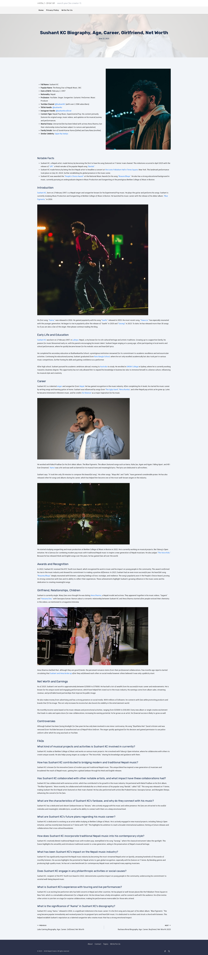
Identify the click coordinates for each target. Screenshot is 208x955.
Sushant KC (41, 193)
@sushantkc (57, 107)
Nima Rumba (124, 390)
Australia (103, 367)
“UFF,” (51, 166)
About (90, 944)
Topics (105, 944)
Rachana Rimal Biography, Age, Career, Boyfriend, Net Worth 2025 (144, 927)
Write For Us (67, 10)
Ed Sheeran (86, 393)
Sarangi (122, 324)
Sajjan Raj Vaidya (61, 134)
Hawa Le (144, 320)
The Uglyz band (112, 390)
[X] (169, 951)
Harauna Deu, (46, 599)
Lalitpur (75, 340)
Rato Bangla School (102, 357)
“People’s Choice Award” (74, 176)
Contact (98, 944)
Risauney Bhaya (44, 576)
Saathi (104, 320)
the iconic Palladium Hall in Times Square (121, 170)
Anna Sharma (96, 595)
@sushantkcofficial (63, 111)
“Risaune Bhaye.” (124, 176)
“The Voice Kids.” (164, 553)
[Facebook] (165, 951)
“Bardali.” (91, 166)
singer (59, 386)
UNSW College (132, 367)
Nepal (82, 386)
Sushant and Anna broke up (61, 673)
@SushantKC (60, 104)
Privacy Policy (52, 10)
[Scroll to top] (206, 939)
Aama (51, 320)
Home (41, 10)
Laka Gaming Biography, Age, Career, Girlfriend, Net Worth (60, 927)
